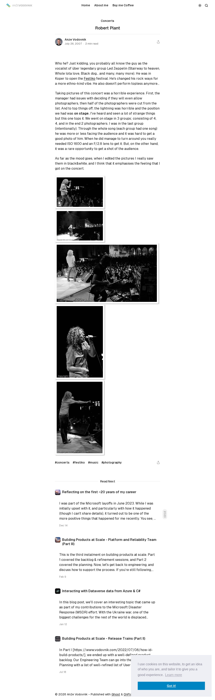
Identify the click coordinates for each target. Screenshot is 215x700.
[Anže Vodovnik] (19, 5)
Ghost (115, 694)
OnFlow (129, 694)
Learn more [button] (173, 675)
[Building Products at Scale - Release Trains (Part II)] (107, 656)
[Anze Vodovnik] (59, 42)
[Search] (206, 5)
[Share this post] (158, 42)
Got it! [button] (171, 685)
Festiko (89, 79)
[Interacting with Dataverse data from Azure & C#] (107, 609)
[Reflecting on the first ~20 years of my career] (107, 510)
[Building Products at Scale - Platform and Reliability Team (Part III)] (107, 559)
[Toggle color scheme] (200, 5)
